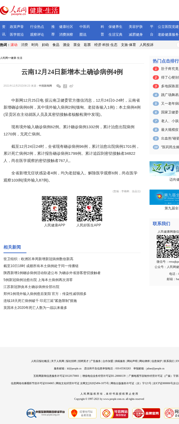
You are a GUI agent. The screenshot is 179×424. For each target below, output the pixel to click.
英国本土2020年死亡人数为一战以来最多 (35, 308)
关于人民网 (57, 361)
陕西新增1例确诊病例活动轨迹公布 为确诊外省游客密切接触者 (52, 273)
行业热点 (37, 27)
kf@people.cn (74, 368)
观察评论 (37, 34)
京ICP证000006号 (163, 383)
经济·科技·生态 (105, 45)
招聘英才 (83, 361)
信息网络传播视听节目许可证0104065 (32, 383)
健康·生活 (16, 57)
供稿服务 (120, 361)
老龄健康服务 (168, 34)
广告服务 (95, 361)
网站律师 (144, 361)
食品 (55, 45)
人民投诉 (146, 45)
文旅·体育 (128, 45)
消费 (24, 45)
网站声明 (132, 361)
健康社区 (66, 27)
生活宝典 (115, 34)
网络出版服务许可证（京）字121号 (131, 383)
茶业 (76, 45)
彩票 (87, 45)
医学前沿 (17, 34)
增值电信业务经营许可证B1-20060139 (104, 375)
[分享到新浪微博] (71, 86)
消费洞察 (66, 34)
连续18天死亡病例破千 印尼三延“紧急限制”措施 (40, 301)
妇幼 (45, 45)
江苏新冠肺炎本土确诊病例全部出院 (31, 287)
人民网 (4, 57)
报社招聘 (71, 361)
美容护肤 (136, 27)
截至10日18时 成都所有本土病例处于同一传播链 (41, 266)
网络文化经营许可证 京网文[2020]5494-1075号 (82, 383)
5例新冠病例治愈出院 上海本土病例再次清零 (38, 280)
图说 (82, 34)
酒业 (66, 45)
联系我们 (169, 361)
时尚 (34, 45)
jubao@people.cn (155, 368)
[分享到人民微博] (65, 86)
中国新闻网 (45, 85)
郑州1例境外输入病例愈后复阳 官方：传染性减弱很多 (45, 294)
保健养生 (115, 27)
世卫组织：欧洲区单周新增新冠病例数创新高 (38, 259)
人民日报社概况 (40, 361)
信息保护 (156, 361)
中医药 (84, 27)
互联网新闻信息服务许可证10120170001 (56, 375)
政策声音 (17, 27)
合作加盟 (108, 361)
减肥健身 (136, 34)
